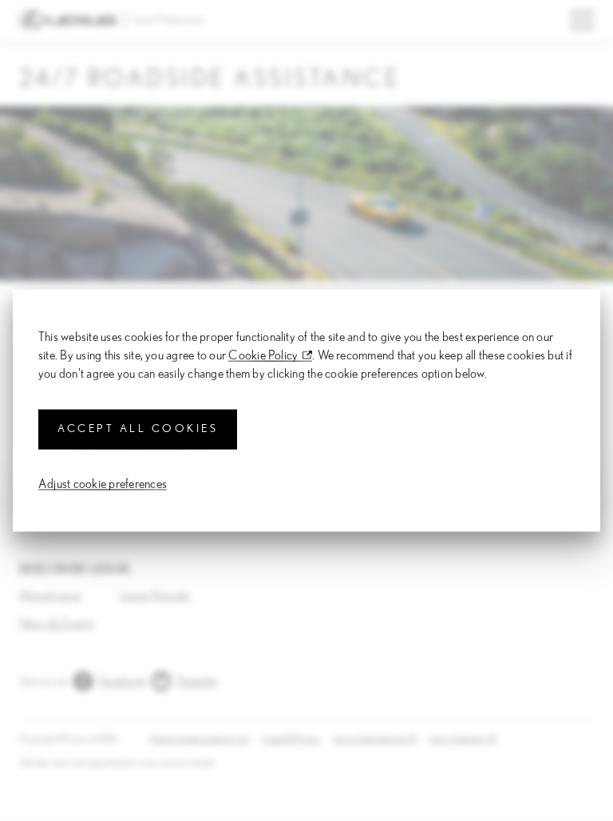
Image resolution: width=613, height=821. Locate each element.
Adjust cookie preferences (102, 483)
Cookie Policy (263, 355)
